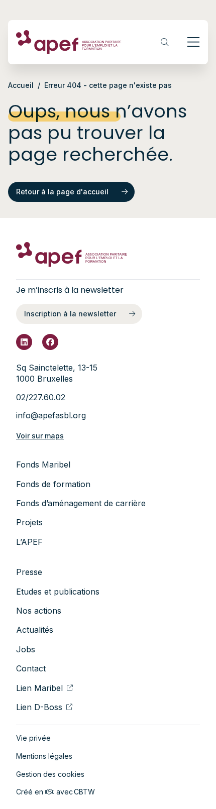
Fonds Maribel (43, 464)
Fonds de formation (53, 484)
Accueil (21, 85)
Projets (29, 522)
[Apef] (69, 42)
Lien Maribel (39, 688)
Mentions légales (44, 756)
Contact (31, 668)
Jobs (25, 649)
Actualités (34, 630)
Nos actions (38, 611)
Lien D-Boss (39, 707)
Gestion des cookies (50, 774)
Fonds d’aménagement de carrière (81, 503)
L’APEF (29, 542)
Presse (29, 572)
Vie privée (33, 738)
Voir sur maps (40, 435)
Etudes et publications (57, 592)
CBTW (84, 791)
